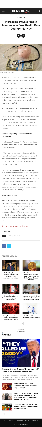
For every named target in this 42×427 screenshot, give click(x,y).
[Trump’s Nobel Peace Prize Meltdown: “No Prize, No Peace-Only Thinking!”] (7, 386)
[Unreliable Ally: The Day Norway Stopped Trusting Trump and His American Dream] (7, 407)
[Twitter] (23, 36)
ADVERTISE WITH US (23, 421)
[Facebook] (19, 36)
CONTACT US (34, 421)
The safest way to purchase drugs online (16, 226)
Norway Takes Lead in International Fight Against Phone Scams (10, 297)
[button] (3, 11)
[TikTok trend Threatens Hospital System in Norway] (31, 308)
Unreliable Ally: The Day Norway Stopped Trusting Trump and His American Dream (26, 407)
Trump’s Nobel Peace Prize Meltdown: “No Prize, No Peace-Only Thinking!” (25, 386)
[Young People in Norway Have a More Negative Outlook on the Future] (10, 308)
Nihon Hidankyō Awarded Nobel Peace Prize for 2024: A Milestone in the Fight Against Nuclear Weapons (31, 276)
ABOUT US (12, 421)
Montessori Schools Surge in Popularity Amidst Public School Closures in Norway (31, 297)
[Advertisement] (21, 4)
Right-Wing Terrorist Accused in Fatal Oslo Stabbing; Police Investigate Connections (10, 275)
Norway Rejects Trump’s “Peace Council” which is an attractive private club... (20, 370)
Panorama (21, 18)
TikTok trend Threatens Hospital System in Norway (31, 316)
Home (5, 421)
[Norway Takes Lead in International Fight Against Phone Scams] (10, 289)
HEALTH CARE (17, 236)
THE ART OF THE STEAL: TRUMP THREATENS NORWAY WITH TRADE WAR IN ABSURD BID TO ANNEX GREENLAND (26, 397)
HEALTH (10, 236)
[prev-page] (19, 323)
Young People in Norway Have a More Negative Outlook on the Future (11, 317)
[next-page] (22, 323)
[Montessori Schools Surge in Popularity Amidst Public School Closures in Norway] (31, 289)
